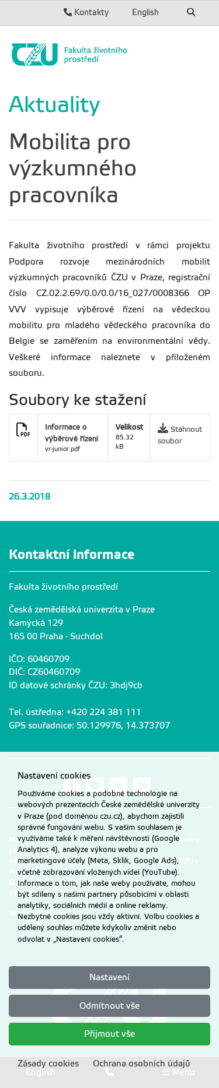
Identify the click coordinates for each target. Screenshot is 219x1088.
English (145, 12)
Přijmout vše (109, 1033)
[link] (109, 54)
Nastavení (109, 977)
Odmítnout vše (109, 1005)
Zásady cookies (48, 1063)
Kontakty (90, 12)
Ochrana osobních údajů (141, 1063)
